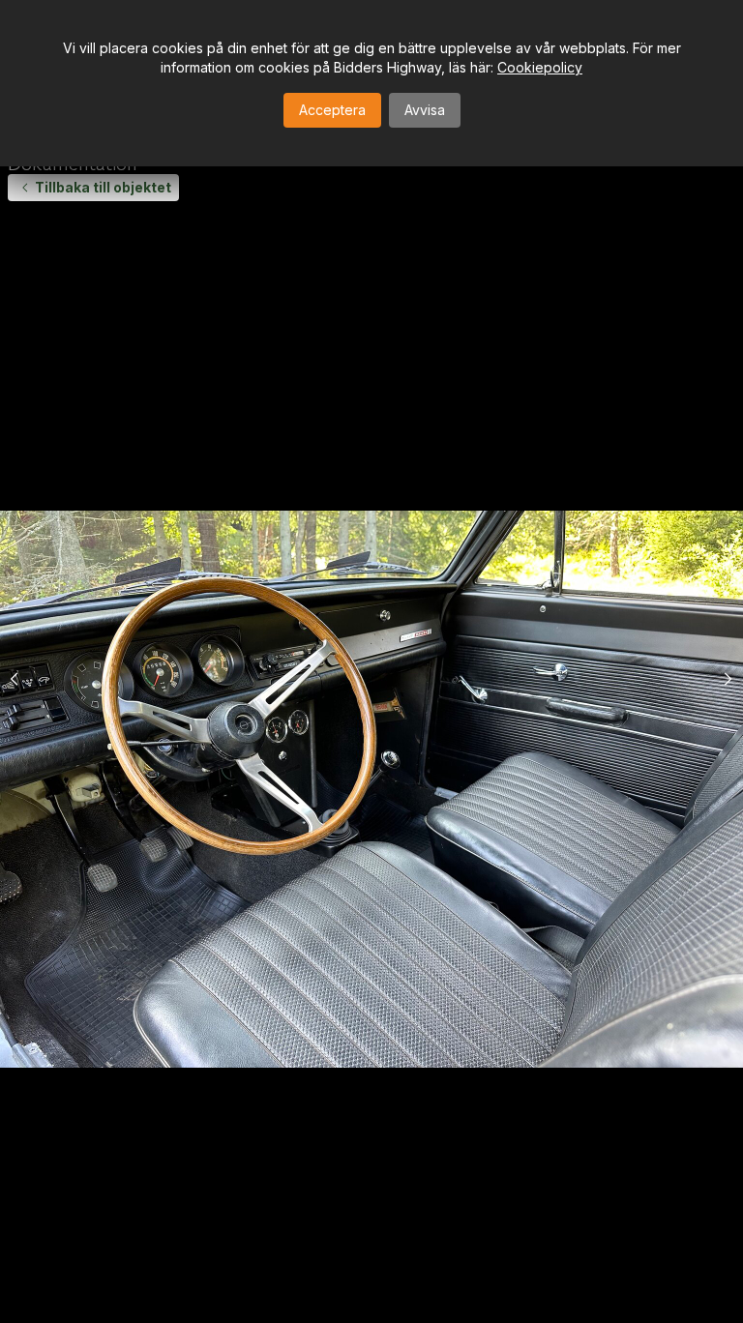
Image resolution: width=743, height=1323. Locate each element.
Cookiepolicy (539, 67)
